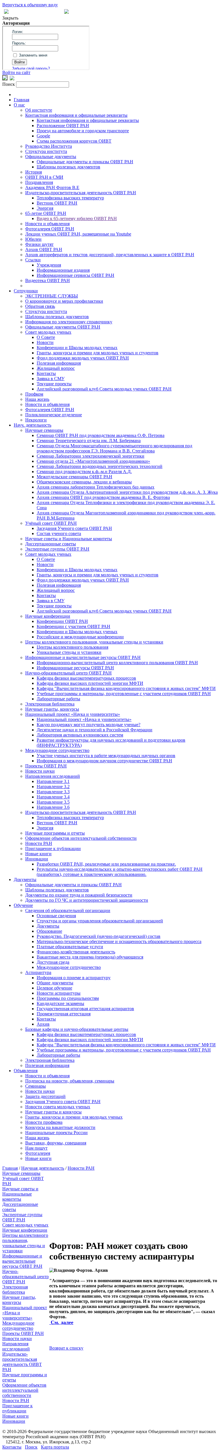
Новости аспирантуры (58, 993)
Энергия (45, 208)
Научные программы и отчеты (55, 833)
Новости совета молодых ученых (57, 1106)
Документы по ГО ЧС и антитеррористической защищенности (86, 900)
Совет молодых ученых (48, 332)
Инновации (36, 858)
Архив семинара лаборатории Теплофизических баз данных (95, 487)
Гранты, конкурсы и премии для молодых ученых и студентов (97, 352)
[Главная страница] (66, 12)
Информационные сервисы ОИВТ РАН (75, 275)
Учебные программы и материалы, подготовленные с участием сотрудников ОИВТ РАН (124, 693)
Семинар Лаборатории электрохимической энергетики (90, 456)
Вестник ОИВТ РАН (57, 203)
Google (43, 135)
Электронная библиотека (49, 703)
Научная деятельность (42, 1168)
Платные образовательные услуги (70, 946)
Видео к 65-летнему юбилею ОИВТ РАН (77, 218)
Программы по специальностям (68, 998)
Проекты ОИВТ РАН (46, 765)
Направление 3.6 (53, 807)
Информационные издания (63, 270)
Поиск (31, 1447)
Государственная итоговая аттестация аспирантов (85, 1008)
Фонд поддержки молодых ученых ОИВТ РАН (83, 357)
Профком (34, 394)
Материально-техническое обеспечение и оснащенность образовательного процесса (119, 941)
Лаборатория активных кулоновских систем (80, 734)
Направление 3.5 (53, 802)
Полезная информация (59, 363)
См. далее (61, 1322)
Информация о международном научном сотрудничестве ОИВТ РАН (104, 760)
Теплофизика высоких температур (70, 197)
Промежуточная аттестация (64, 1013)
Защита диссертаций (45, 1096)
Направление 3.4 (53, 796)
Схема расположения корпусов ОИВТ (74, 141)
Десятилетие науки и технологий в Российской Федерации (94, 729)
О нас (19, 104)
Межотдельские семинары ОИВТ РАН (74, 476)
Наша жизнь (37, 399)
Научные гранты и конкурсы (53, 1111)
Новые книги (38, 853)
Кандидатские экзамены (60, 1003)
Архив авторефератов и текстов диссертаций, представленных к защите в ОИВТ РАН (109, 254)
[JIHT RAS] (12, 78)
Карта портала (55, 1447)
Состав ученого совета (59, 533)
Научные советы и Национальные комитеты (68, 538)
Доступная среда (53, 962)
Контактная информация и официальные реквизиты (76, 115)
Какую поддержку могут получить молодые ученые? (88, 724)
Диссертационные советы (50, 543)
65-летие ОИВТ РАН (45, 213)
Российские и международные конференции (80, 636)
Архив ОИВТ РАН (43, 249)
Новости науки (40, 771)
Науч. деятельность (32, 425)
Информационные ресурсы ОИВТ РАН (75, 667)
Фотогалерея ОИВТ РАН (49, 228)
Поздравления (39, 182)
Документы (25, 879)
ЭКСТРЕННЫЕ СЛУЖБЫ (51, 295)
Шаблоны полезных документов (68, 166)
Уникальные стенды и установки (69, 652)
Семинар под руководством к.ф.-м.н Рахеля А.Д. (84, 471)
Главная (21, 99)
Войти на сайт (16, 72)
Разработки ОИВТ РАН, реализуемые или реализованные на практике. (106, 864)
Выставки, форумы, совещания (55, 1142)
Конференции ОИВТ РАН (62, 621)
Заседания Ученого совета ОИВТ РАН (74, 528)
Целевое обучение (54, 988)
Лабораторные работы (58, 698)
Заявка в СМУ (50, 378)
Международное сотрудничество (57, 750)
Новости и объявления (47, 223)
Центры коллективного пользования (72, 647)
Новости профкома (43, 1122)
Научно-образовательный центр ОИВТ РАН (68, 672)
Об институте (38, 110)
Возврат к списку (66, 1348)
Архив (43, 1024)
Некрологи (36, 419)
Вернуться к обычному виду (30, 4)
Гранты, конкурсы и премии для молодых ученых (74, 1117)
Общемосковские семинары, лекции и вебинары (84, 481)
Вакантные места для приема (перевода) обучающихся (90, 957)
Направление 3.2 (53, 786)
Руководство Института (48, 146)
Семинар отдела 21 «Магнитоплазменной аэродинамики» (93, 461)
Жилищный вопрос (56, 368)
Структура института (46, 151)
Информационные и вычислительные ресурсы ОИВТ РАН (83, 657)
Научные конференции (47, 616)
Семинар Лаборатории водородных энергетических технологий (99, 466)
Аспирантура (38, 972)
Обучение (23, 905)
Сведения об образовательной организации (67, 910)
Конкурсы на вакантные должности (60, 1127)
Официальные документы (50, 156)
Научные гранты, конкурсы (52, 709)
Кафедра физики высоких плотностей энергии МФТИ (90, 683)
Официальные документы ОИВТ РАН (62, 326)
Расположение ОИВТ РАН (63, 125)
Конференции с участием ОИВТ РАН (73, 626)
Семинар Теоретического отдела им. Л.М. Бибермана (89, 440)
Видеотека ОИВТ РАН (47, 280)
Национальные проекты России (56, 1132)
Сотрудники (26, 290)
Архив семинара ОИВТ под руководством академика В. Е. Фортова (103, 497)
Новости (45, 342)
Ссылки (33, 259)
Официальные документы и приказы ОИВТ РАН (85, 161)
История (33, 172)
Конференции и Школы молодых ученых (77, 347)
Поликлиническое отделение (53, 414)
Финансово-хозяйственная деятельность (76, 951)
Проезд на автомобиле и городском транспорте (83, 130)
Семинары (35, 1086)
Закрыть (10, 17)
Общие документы (55, 982)
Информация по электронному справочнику (68, 321)
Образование (49, 931)
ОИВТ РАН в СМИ (44, 177)
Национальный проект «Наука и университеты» (72, 714)
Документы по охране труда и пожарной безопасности (78, 895)
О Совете (46, 337)
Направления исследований (52, 776)
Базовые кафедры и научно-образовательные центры (76, 1029)
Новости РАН (38, 843)
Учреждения (49, 265)
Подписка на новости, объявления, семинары (69, 1080)
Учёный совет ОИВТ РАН (51, 523)
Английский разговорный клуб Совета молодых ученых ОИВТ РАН (104, 388)
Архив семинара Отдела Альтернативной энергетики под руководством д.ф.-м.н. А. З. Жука (127, 492)
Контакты (46, 373)
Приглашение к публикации (53, 848)
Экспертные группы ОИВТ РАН (57, 549)
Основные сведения (56, 915)
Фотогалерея (37, 1153)
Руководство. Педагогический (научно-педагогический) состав (98, 936)
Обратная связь (40, 306)
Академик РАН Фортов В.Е (52, 187)
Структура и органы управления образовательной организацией (100, 920)
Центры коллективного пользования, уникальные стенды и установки (94, 641)
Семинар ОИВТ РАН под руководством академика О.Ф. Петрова (100, 435)
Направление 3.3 (53, 791)
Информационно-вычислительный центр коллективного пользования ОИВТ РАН (117, 662)
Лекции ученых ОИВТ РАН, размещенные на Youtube (78, 234)
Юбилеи (33, 239)
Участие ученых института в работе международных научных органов (106, 755)
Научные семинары (44, 430)
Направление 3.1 (53, 781)
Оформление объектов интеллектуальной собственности (81, 838)
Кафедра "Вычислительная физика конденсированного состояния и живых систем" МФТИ (126, 688)
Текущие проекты (54, 383)
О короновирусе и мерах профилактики (64, 301)
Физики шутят (39, 244)
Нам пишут (36, 1148)
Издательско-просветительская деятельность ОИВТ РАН (80, 192)
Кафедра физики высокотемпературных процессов (86, 678)
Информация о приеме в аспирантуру (74, 977)
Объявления (26, 1070)
